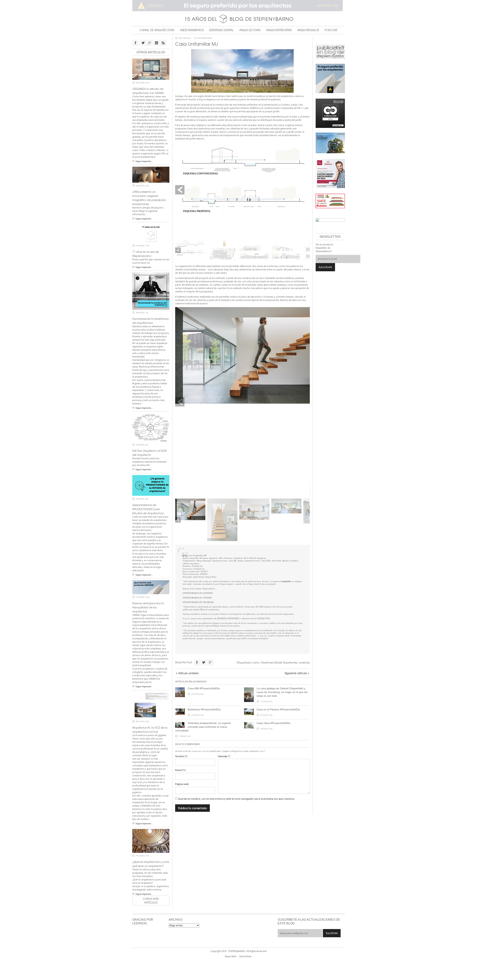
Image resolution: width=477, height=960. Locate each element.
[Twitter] (203, 662)
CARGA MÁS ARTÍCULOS (151, 900)
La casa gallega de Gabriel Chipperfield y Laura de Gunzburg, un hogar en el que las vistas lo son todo (282, 692)
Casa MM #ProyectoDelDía (204, 688)
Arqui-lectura (249, 30)
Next (305, 189)
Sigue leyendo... (144, 161)
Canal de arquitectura (157, 30)
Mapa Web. (231, 956)
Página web (182, 784)
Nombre (181, 756)
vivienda (304, 662)
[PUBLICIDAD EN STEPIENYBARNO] (330, 51)
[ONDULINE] (330, 201)
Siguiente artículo (296, 673)
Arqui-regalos (308, 30)
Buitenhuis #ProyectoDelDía (204, 709)
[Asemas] (238, 5)
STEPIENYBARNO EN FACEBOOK (198, 602)
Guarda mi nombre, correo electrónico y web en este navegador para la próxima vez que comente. (236, 798)
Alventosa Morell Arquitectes (279, 662)
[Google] (210, 662)
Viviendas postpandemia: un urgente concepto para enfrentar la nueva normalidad (203, 727)
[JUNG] (330, 113)
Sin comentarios (205, 38)
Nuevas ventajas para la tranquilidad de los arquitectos (148, 607)
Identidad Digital (221, 30)
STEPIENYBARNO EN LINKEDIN (198, 593)
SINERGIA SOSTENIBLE (228, 618)
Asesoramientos (192, 30)
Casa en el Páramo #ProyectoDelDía (278, 709)
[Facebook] (197, 662)
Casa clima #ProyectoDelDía (273, 723)
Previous (179, 189)
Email (180, 770)
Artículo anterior (188, 673)
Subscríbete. (245, 956)
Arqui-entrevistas (279, 30)
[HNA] (330, 173)
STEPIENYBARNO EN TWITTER (197, 597)
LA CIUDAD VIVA (261, 618)
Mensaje (224, 756)
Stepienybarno (209, 588)
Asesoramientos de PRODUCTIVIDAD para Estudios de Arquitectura (148, 509)
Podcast (331, 30)
